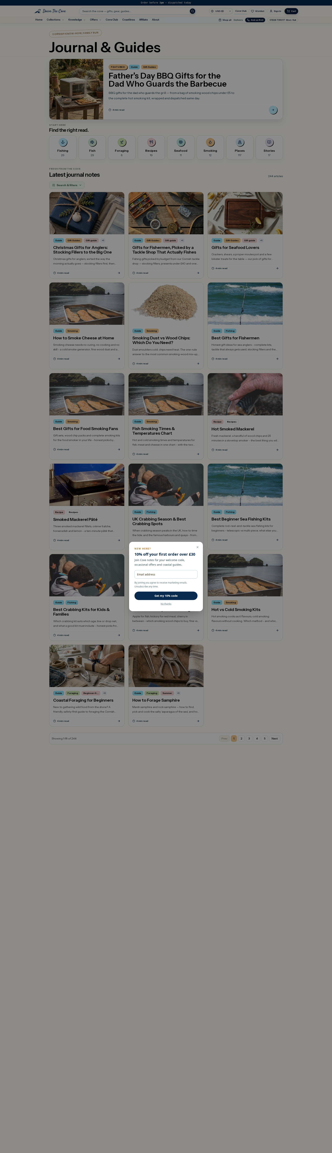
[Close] (197, 547)
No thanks (166, 603)
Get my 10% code (166, 596)
